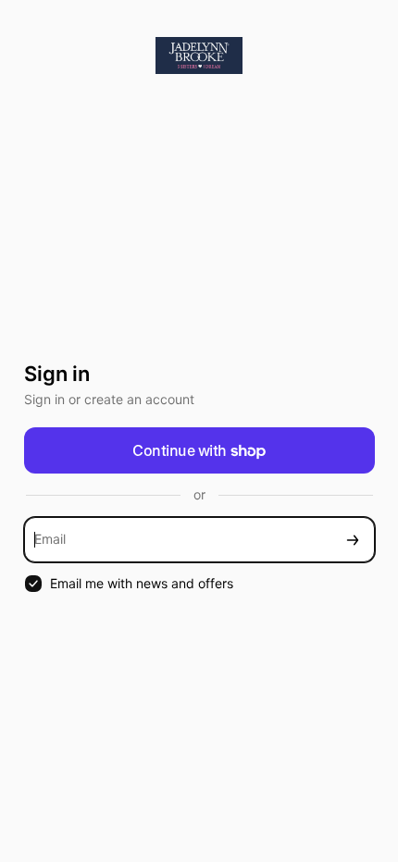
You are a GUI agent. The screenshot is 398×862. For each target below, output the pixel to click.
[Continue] (352, 539)
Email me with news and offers (141, 583)
